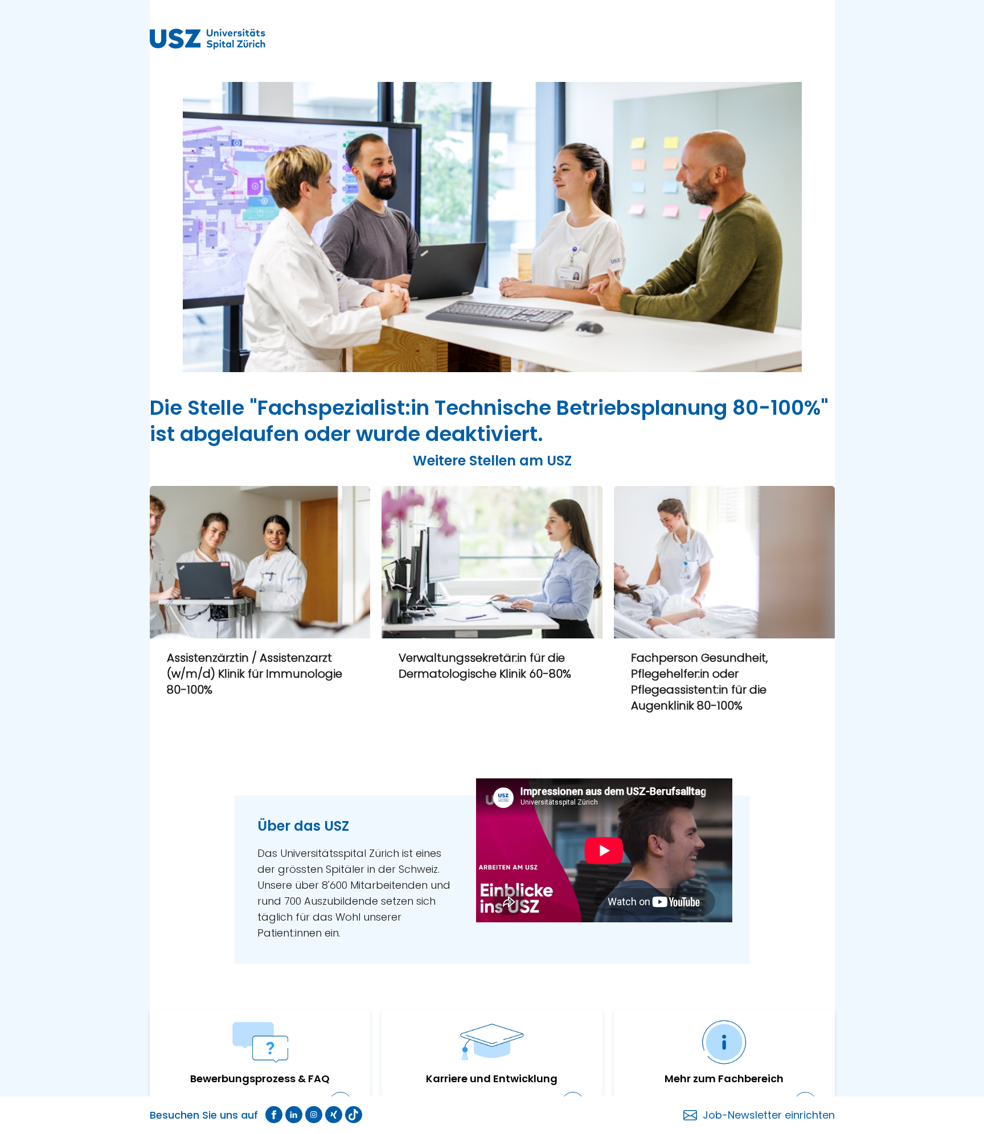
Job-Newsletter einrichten (769, 1115)
